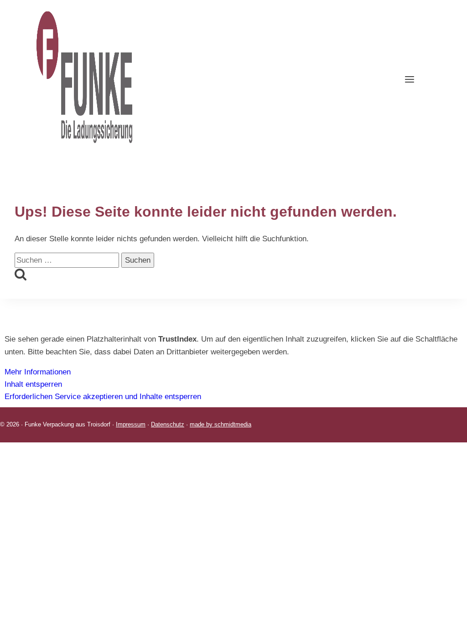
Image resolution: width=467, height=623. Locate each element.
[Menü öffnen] (415, 77)
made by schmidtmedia (220, 424)
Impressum (130, 424)
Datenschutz (167, 424)
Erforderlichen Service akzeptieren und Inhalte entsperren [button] (103, 396)
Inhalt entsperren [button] (33, 384)
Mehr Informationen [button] (38, 372)
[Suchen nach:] (68, 260)
